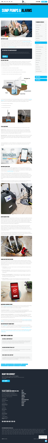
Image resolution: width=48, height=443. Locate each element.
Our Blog (23, 402)
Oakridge (20, 432)
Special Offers (24, 393)
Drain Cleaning (37, 27)
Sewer (5, 1)
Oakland (17, 432)
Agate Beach (3, 429)
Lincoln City (26, 431)
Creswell (40, 429)
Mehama (37, 431)
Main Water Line (38, 40)
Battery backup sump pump (4, 365)
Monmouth (3, 432)
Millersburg (42, 431)
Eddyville (8, 430)
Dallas (45, 429)
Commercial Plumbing (38, 49)
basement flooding (10, 171)
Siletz (35, 432)
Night (4, 438)
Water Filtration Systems (39, 71)
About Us (23, 398)
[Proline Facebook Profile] (7, 421)
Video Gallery (24, 401)
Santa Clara (30, 432)
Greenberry (28, 430)
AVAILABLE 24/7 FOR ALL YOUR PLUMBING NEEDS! (24, 4)
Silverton (37, 432)
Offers (9, 1)
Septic (7, 1)
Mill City (40, 431)
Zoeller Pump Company (27, 329)
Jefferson (3, 431)
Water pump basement (10, 365)
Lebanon (18, 431)
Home (22, 391)
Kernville (11, 431)
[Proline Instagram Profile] (9, 421)
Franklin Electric (3, 331)
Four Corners (19, 430)
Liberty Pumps (3, 330)
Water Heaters (37, 29)
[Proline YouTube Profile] (11, 421)
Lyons (28, 431)
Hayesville (36, 430)
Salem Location (4, 407)
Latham (13, 431)
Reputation (23, 396)
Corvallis (37, 429)
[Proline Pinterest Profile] (14, 421)
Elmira (12, 430)
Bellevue (14, 429)
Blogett (20, 429)
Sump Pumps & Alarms (38, 42)
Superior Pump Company (17, 330)
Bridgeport (22, 429)
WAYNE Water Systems (9, 330)
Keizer (9, 431)
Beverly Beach (16, 429)
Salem (25, 432)
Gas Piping (37, 64)
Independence (42, 430)
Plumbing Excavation (38, 51)
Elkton (10, 430)
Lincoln (20, 431)
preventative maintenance (8, 305)
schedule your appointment (25, 327)
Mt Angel (8, 432)
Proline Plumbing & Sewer (27, 41)
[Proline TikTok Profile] (6, 421)
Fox (5, 438)
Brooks (28, 429)
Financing (23, 395)
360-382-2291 (3, 401)
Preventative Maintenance (39, 53)
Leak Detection (37, 38)
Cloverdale (30, 429)
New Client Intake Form (25, 399)
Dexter (6, 430)
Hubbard (39, 430)
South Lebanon (40, 432)
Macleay (31, 431)
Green (26, 430)
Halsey (31, 430)
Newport (11, 432)
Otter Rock (22, 432)
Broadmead (25, 429)
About (11, 1)
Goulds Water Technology (25, 330)
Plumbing (2, 1)
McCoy (35, 431)
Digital (6, 438)
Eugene (14, 430)
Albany (6, 429)
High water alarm (3, 364)
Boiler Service (37, 62)
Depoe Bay (3, 430)
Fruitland (22, 430)
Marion (33, 431)
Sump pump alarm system (25, 364)
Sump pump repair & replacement (10, 364)
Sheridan (33, 432)
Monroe (6, 432)
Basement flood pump (23, 365)
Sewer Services (38, 77)
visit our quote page (6, 377)
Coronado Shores (34, 429)
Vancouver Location (4, 398)
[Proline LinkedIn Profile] (12, 421)
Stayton (43, 432)
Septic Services (38, 79)
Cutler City (42, 429)
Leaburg (16, 431)
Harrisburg (33, 430)
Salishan (27, 432)
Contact (23, 405)
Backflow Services (38, 60)
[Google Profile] (2, 421)
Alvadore (8, 429)
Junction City (6, 431)
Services (23, 392)
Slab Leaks (37, 31)
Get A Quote (5, 56)
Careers (23, 404)
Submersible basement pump (17, 364)
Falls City (16, 430)
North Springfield (14, 432)
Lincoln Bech (22, 431)
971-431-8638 (38, 1)
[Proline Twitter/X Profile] (4, 421)
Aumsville (11, 429)
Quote (43, 1)
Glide (24, 430)
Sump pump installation (17, 365)
